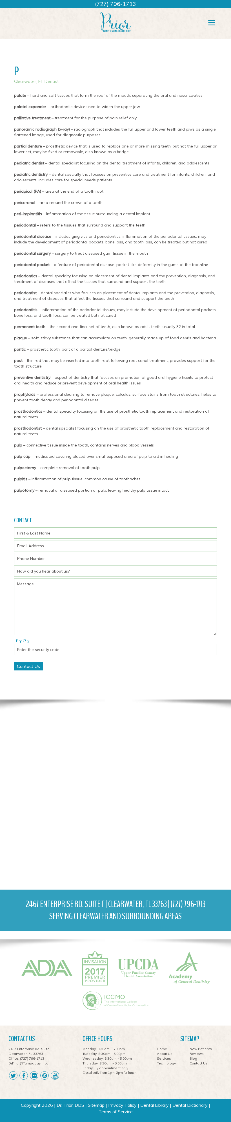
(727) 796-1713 (115, 3)
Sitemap (96, 1105)
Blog (193, 1058)
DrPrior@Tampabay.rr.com (30, 1063)
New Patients (201, 1049)
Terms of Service (116, 1111)
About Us (164, 1053)
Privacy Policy (122, 1105)
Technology (166, 1063)
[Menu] (211, 22)
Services (164, 1058)
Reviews (197, 1053)
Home (162, 1049)
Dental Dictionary (190, 1105)
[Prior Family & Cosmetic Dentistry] (115, 21)
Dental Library (154, 1105)
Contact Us (199, 1063)
